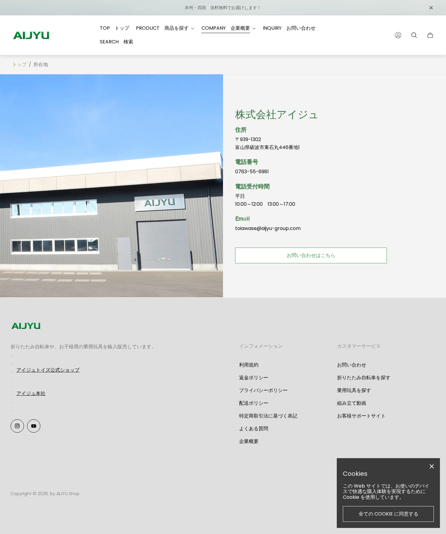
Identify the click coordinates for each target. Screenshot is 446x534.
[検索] (414, 35)
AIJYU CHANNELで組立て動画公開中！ (253, 8)
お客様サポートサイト (361, 415)
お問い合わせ (351, 364)
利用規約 (248, 364)
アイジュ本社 (31, 393)
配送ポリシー (253, 403)
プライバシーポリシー (263, 390)
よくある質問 (253, 428)
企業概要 (248, 441)
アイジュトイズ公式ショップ (47, 370)
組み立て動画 (351, 403)
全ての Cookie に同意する (388, 513)
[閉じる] (430, 8)
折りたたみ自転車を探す (363, 377)
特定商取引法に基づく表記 (268, 415)
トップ (19, 64)
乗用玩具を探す (354, 390)
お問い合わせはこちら (311, 255)
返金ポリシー (253, 377)
